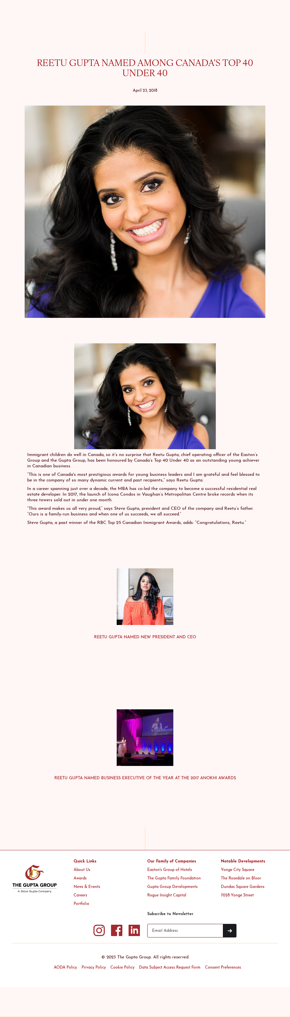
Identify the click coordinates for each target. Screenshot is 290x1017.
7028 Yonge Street (237, 895)
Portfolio (81, 904)
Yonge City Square (237, 870)
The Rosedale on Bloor (241, 878)
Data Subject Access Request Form (170, 967)
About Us (82, 870)
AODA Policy (65, 967)
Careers (80, 895)
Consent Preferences (223, 967)
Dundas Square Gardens (243, 887)
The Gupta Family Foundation (174, 878)
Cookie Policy (122, 967)
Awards (80, 878)
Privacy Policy (94, 967)
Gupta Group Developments (172, 887)
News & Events (87, 887)
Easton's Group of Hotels (169, 870)
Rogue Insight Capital (166, 895)
